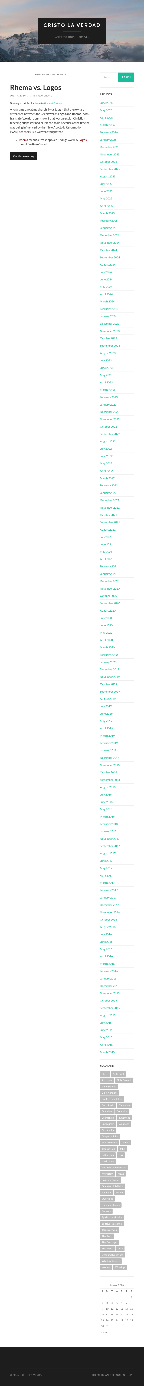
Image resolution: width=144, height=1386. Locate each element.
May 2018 (106, 809)
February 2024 (109, 308)
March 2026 (107, 124)
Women (106, 1267)
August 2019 (108, 698)
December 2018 (109, 757)
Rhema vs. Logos (35, 87)
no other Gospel (110, 1179)
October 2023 (108, 338)
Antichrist (118, 1073)
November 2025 (110, 154)
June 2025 (106, 191)
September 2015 (110, 1007)
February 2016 (109, 971)
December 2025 (109, 147)
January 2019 (108, 750)
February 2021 (109, 566)
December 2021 (109, 500)
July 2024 (106, 272)
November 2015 (110, 993)
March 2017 (107, 882)
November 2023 (110, 331)
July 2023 (106, 360)
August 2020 (108, 610)
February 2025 (109, 220)
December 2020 (109, 581)
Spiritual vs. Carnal (112, 1223)
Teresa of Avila (109, 1229)
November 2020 (110, 588)
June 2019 (106, 713)
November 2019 (110, 676)
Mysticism (107, 1173)
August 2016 (108, 926)
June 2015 (106, 1029)
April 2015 (106, 1044)
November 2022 (110, 419)
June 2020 (106, 625)
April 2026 (106, 117)
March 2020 (107, 647)
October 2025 (108, 161)
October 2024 (108, 250)
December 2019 (109, 669)
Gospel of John (110, 1136)
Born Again (108, 1105)
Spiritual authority (112, 1217)
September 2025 (110, 169)
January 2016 (108, 978)
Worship (120, 1267)
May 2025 (106, 198)
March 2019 (107, 735)
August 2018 (108, 787)
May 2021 (106, 551)
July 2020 (106, 618)
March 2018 (107, 816)
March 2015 (107, 1052)
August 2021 (108, 529)
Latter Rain (108, 1154)
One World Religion (112, 1186)
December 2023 (109, 323)
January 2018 (108, 831)
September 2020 (110, 603)
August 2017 (108, 853)
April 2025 (106, 205)
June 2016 (106, 941)
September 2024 (110, 257)
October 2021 (108, 515)
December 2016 (109, 904)
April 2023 (106, 382)
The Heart (107, 1248)
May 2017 (106, 868)
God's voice (108, 1130)
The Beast (107, 1236)
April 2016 (106, 956)
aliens (105, 1073)
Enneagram (108, 1123)
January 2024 (108, 316)
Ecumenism (108, 1117)
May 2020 (106, 632)
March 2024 (107, 301)
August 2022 (108, 441)
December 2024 (109, 235)
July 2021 (106, 537)
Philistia (106, 1192)
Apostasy (107, 1080)
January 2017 (108, 897)
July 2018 (106, 794)
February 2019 (109, 742)
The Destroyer (109, 1242)
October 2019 (108, 684)
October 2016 (108, 919)
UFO (120, 1248)
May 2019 (106, 720)
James (125, 1142)
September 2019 (110, 691)
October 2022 (108, 426)
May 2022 (106, 463)
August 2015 (108, 1015)
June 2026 (106, 102)
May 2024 (106, 286)
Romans (106, 1211)
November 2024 (110, 242)
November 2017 (110, 838)
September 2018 (110, 779)
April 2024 (106, 294)
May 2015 (106, 1037)
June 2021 (106, 544)
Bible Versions (109, 1092)
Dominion (121, 1111)
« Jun (104, 1332)
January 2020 (108, 662)
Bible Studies (109, 1086)
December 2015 (109, 985)
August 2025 (108, 176)
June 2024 (106, 279)
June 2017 (106, 860)
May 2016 (106, 949)
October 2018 (108, 772)
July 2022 (106, 448)
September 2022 (110, 434)
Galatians (124, 1123)
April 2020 (106, 640)
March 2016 (107, 963)
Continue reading (23, 156)
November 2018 (110, 765)
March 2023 (107, 389)
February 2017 (109, 890)
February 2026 (109, 132)
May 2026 (106, 110)
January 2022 (108, 492)
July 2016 (106, 934)
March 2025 (107, 213)
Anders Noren (115, 1375)
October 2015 (108, 1000)
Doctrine (107, 1111)
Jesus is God (108, 1148)
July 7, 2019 (18, 95)
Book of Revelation (112, 1098)
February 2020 (109, 654)
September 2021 (110, 522)
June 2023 (106, 367)
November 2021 (110, 507)
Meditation (108, 1161)
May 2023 (106, 375)
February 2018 (109, 823)
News (121, 1173)
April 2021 (106, 559)
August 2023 (108, 353)
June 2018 (106, 801)
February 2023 (109, 397)
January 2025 (108, 227)
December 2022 (109, 411)
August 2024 (108, 264)
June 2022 (106, 456)
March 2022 (107, 478)
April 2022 (106, 470)
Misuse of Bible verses (114, 1167)
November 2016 (110, 912)
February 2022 (109, 485)
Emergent (124, 1117)
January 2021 (108, 573)
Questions (107, 1198)
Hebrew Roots (109, 1142)
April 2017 (106, 875)
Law (121, 1154)
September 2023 (110, 345)
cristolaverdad (41, 95)
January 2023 (108, 404)
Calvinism (124, 1105)
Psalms (119, 1192)
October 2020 (108, 595)
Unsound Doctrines (53, 103)
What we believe (111, 1260)
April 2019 (106, 728)
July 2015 (106, 1022)
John (122, 1148)
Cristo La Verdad (72, 25)
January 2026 (108, 139)
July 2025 (106, 183)
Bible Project (124, 1080)
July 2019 (106, 706)
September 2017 (110, 845)
